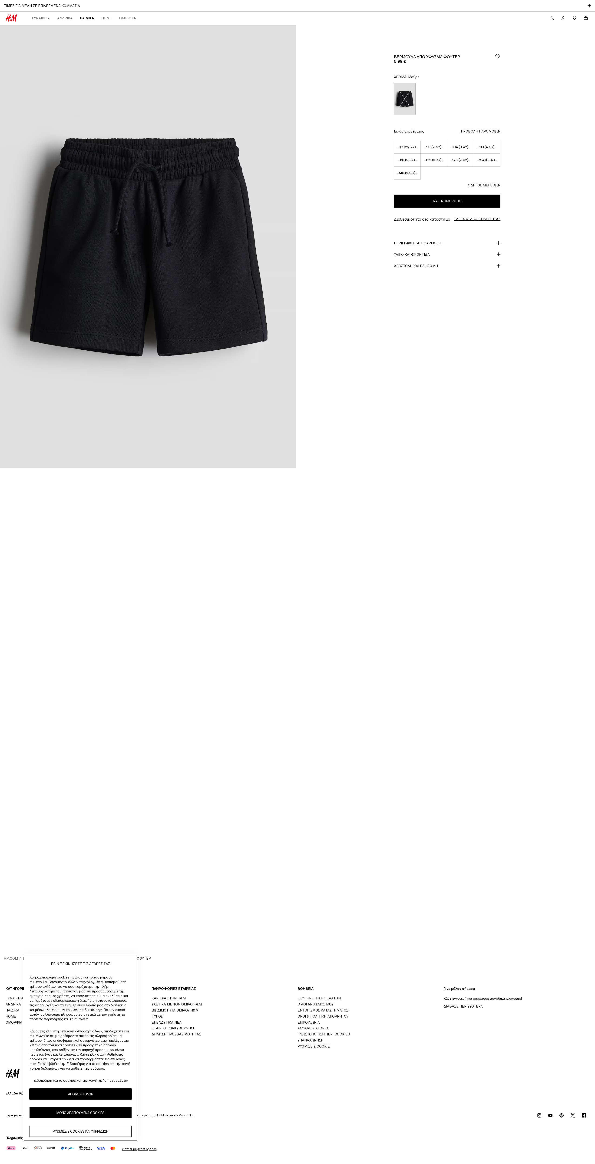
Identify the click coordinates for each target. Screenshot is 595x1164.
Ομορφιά (127, 18)
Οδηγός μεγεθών (484, 185)
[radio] (405, 99)
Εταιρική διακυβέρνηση (173, 1028)
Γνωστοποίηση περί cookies (324, 1034)
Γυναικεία (41, 18)
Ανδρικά (65, 18)
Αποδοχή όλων (80, 1094)
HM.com (11, 958)
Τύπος (157, 1016)
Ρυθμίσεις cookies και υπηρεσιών (80, 1131)
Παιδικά (87, 18)
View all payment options (139, 1149)
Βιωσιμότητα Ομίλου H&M (175, 1010)
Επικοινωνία (309, 1022)
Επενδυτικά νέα (167, 1022)
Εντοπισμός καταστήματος (323, 1010)
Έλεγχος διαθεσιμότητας (477, 219)
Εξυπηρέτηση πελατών (319, 998)
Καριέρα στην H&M (169, 998)
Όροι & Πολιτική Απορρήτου (323, 1016)
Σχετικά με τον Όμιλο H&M (177, 1004)
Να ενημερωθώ (447, 201)
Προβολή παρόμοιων (480, 131)
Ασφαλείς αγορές (313, 1028)
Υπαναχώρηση (311, 1040)
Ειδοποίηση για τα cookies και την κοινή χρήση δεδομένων (80, 1080)
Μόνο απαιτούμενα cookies (80, 1112)
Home (106, 18)
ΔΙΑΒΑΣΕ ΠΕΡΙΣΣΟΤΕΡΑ (463, 1006)
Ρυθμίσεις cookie (314, 1046)
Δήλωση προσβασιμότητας (176, 1034)
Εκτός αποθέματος (409, 131)
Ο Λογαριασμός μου (316, 1004)
